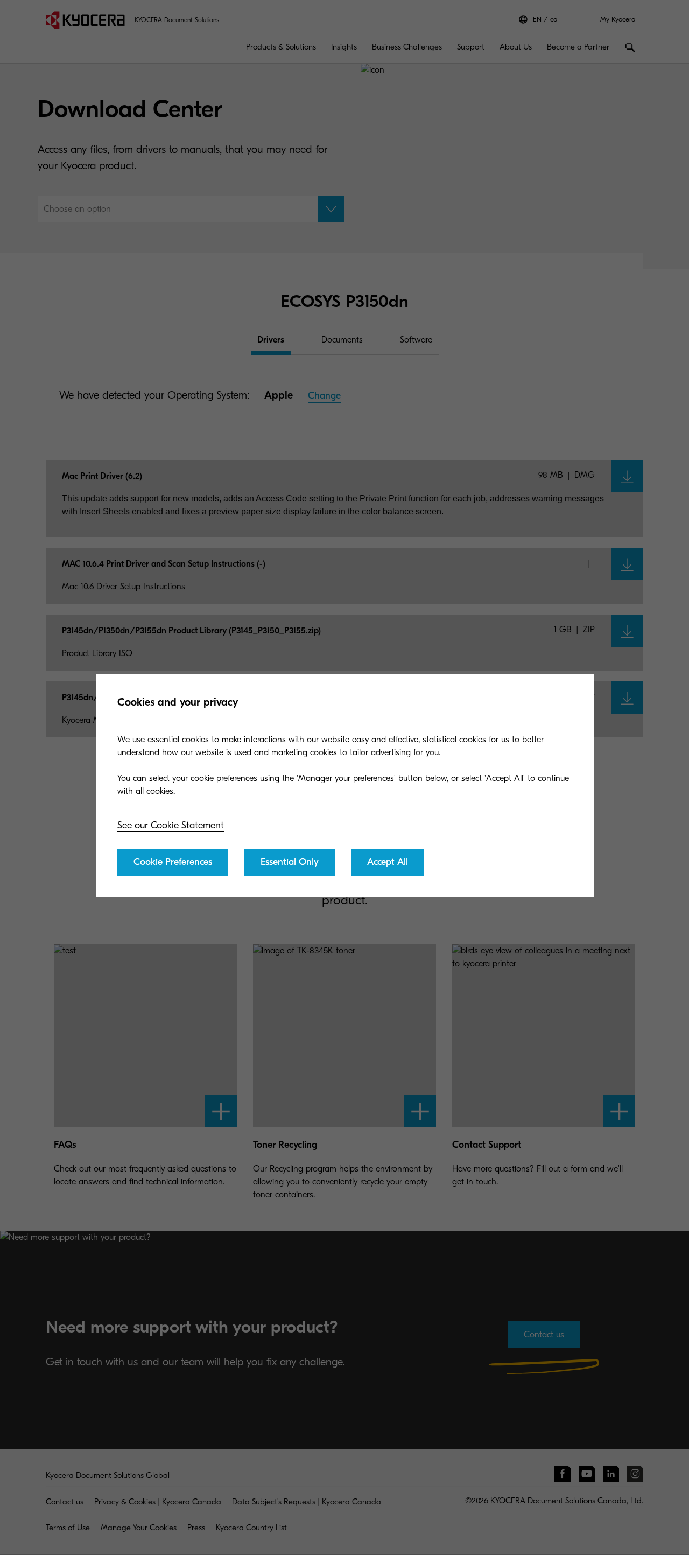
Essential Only (290, 862)
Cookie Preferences (172, 862)
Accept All (387, 862)
